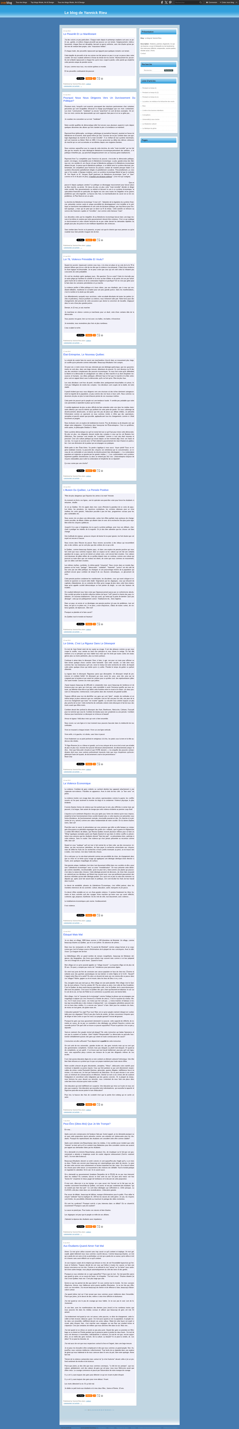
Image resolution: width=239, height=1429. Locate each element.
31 (91, 1410)
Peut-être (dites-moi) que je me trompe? (87, 1123)
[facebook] (162, 2)
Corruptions (146, 115)
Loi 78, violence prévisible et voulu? (83, 259)
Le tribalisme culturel (149, 124)
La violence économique (77, 783)
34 (97, 1410)
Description (145, 44)
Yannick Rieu (75, 1428)
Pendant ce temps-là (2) (150, 92)
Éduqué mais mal (73, 934)
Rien (144, 106)
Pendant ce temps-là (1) (150, 97)
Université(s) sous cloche (150, 119)
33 (95, 1410)
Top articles (102, 1428)
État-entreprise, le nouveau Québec (83, 354)
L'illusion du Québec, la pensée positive (86, 490)
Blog (142, 38)
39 (108, 1410)
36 (101, 1410)
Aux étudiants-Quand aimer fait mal (83, 1245)
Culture (88, 84)
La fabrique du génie (149, 128)
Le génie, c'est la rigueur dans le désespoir (89, 643)
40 (110, 1410)
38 (106, 1410)
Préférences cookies (170, 1428)
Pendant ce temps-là (149, 88)
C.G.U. (133, 1428)
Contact (143, 53)
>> (113, 1410)
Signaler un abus (122, 1428)
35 (99, 1410)
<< (85, 1410)
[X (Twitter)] (166, 2)
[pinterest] (170, 2)
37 (103, 1410)
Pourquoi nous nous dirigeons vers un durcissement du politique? (99, 99)
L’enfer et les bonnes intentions (152, 110)
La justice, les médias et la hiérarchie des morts (158, 101)
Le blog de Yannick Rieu (85, 13)
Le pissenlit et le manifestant (79, 34)
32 (93, 1410)
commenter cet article (72, 86)
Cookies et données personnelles (149, 1428)
